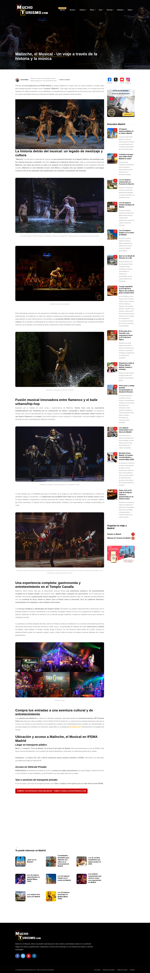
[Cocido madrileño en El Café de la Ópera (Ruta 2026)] (112, 291)
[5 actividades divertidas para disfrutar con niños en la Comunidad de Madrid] (51, 861)
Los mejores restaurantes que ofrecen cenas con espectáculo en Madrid (94, 878)
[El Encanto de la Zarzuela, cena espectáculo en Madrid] (112, 335)
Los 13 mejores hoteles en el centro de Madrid (64, 878)
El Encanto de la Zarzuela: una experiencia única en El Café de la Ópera (126, 335)
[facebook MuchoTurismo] (17, 956)
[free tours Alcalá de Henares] (112, 390)
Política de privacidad (109, 970)
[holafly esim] (121, 554)
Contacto (132, 970)
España (62, 10)
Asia (100, 10)
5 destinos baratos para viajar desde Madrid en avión (126, 157)
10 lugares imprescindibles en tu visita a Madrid (126, 131)
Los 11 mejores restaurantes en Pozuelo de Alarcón (126, 182)
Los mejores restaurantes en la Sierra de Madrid (126, 430)
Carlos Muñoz (24, 79)
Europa (72, 10)
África (92, 10)
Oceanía (109, 10)
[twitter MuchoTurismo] (23, 956)
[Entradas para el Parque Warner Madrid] (112, 367)
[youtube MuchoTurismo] (28, 956)
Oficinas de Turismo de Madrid (120, 538)
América (82, 10)
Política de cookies (122, 970)
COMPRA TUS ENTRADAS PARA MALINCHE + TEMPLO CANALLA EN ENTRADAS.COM (51, 791)
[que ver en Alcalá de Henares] (112, 260)
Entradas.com (75, 727)
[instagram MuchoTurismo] (34, 956)
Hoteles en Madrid (65, 79)
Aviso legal (97, 970)
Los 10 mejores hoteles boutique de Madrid (126, 205)
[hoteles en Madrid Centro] (121, 103)
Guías (130, 10)
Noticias (120, 10)
